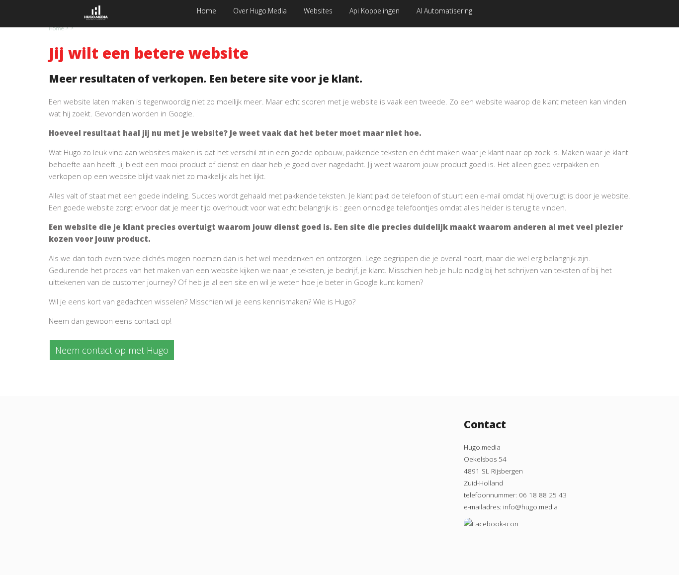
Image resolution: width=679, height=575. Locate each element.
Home (206, 10)
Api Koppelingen (374, 10)
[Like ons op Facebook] (491, 518)
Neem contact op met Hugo (112, 350)
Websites (318, 10)
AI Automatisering (444, 10)
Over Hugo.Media (260, 10)
